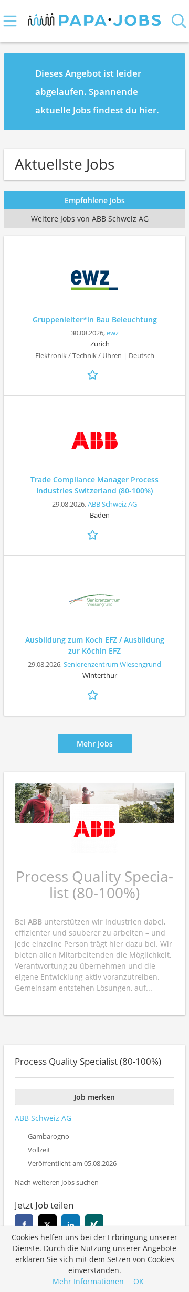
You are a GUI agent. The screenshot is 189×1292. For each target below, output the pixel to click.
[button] (169, 91)
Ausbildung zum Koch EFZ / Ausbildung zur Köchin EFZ (94, 645)
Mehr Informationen (88, 1281)
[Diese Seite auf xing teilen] (94, 1223)
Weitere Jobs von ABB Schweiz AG (90, 219)
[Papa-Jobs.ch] (95, 17)
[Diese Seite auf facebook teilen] (24, 1223)
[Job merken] (94, 373)
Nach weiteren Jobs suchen (57, 1182)
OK (138, 1281)
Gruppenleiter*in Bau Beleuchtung (95, 319)
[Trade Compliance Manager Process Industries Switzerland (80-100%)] (94, 440)
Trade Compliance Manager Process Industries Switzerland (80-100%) (94, 485)
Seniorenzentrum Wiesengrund (112, 664)
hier (147, 110)
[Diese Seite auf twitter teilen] (47, 1223)
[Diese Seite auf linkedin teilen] (70, 1223)
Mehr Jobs (95, 744)
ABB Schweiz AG (112, 504)
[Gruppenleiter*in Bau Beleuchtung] (94, 280)
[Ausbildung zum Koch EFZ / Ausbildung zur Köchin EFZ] (94, 600)
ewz (113, 333)
